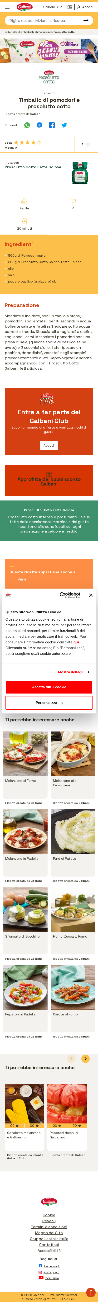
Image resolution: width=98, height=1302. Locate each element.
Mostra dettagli (70, 672)
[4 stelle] (33, 142)
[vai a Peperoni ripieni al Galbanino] (67, 1103)
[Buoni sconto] (71, 7)
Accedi (49, 445)
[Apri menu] (7, 7)
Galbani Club (53, 7)
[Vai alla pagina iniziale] (49, 1202)
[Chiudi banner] (91, 595)
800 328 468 (66, 1299)
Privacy (49, 1220)
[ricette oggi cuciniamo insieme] (49, 50)
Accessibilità (49, 1250)
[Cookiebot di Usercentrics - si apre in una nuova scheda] (60, 595)
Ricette (18, 31)
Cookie (49, 1214)
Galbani (9, 31)
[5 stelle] (39, 142)
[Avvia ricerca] (83, 20)
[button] (85, 1059)
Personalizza (46, 703)
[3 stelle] (27, 142)
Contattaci (49, 1244)
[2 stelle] (22, 142)
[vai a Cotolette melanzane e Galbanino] (24, 1103)
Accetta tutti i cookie (49, 687)
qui (76, 642)
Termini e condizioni (49, 1226)
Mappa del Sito (49, 1232)
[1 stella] (16, 142)
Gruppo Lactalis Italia (49, 1238)
